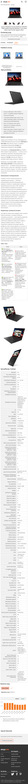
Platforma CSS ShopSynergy (14, 759)
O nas (2, 754)
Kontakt (2, 756)
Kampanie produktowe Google (16, 763)
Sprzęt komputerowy (5, 4)
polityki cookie (18, 781)
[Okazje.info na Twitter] (12, 774)
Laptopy (12, 4)
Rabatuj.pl (3, 776)
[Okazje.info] (7, 2)
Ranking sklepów (4, 762)
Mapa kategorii (4, 774)
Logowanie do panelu (15, 756)
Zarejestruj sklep (14, 754)
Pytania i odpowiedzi (15, 766)
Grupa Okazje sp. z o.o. (11, 780)
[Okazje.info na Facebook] (17, 774)
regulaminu (11, 781)
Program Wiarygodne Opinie (5, 759)
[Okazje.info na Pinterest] (21, 774)
